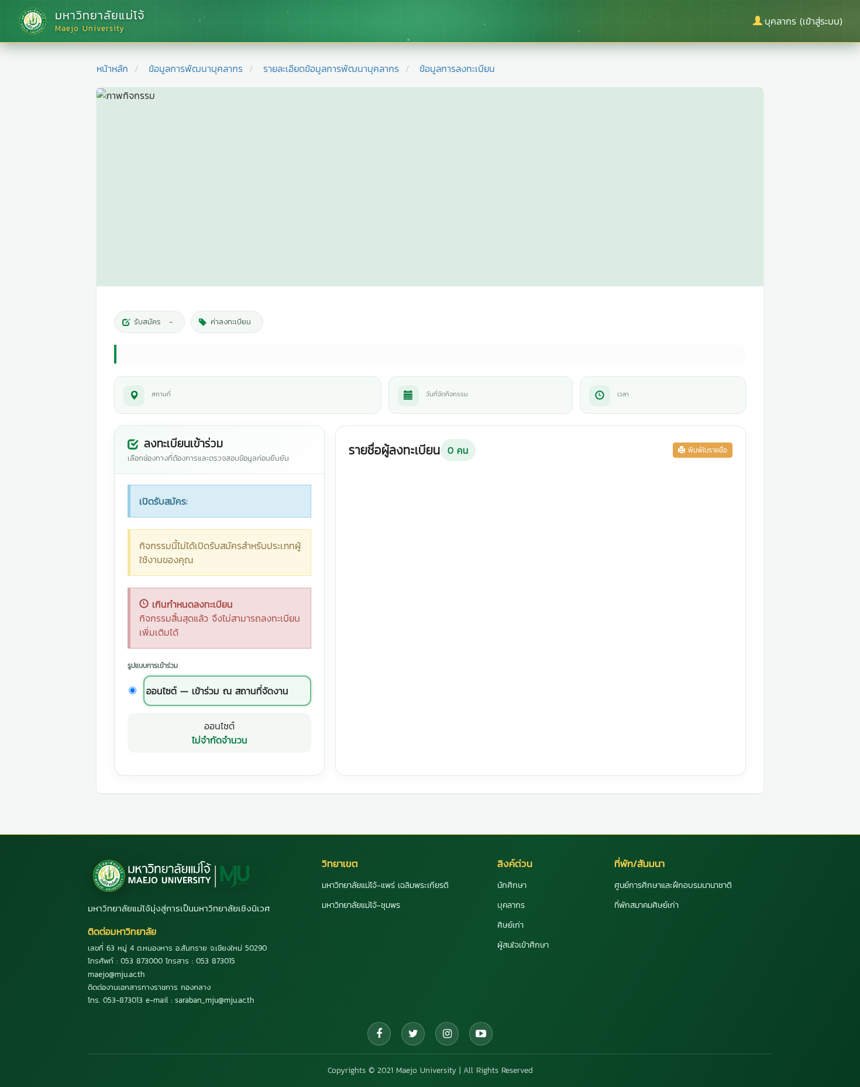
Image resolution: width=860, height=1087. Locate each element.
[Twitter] (413, 1033)
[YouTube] (481, 1033)
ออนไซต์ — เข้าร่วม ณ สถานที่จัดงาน (217, 691)
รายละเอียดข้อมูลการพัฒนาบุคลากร (331, 68)
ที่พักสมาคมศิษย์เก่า (646, 905)
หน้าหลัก (112, 68)
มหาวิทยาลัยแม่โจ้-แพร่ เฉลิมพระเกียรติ (385, 885)
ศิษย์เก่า (510, 925)
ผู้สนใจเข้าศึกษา (523, 945)
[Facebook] (379, 1033)
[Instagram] (447, 1033)
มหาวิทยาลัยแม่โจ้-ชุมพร (361, 905)
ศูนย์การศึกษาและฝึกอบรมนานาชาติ (673, 885)
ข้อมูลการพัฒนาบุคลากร (196, 68)
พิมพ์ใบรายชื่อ (706, 450)
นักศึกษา (512, 885)
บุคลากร (511, 905)
